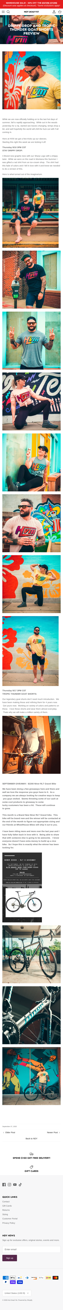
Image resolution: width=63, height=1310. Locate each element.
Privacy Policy (8, 1223)
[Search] (9, 12)
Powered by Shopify (25, 1300)
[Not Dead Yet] (31, 11)
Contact (6, 1201)
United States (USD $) (15, 1293)
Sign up (9, 1258)
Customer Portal (9, 1218)
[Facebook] (4, 1184)
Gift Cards (7, 1206)
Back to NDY (31, 1138)
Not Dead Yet (12, 1300)
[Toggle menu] (3, 12)
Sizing (5, 1214)
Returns (6, 1210)
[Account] (53, 12)
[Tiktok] (20, 1184)
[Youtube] (15, 1184)
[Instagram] (9, 1184)
